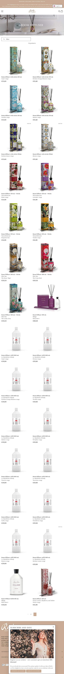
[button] (57, 6)
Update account (18, 671)
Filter (7, 39)
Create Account (34, 671)
